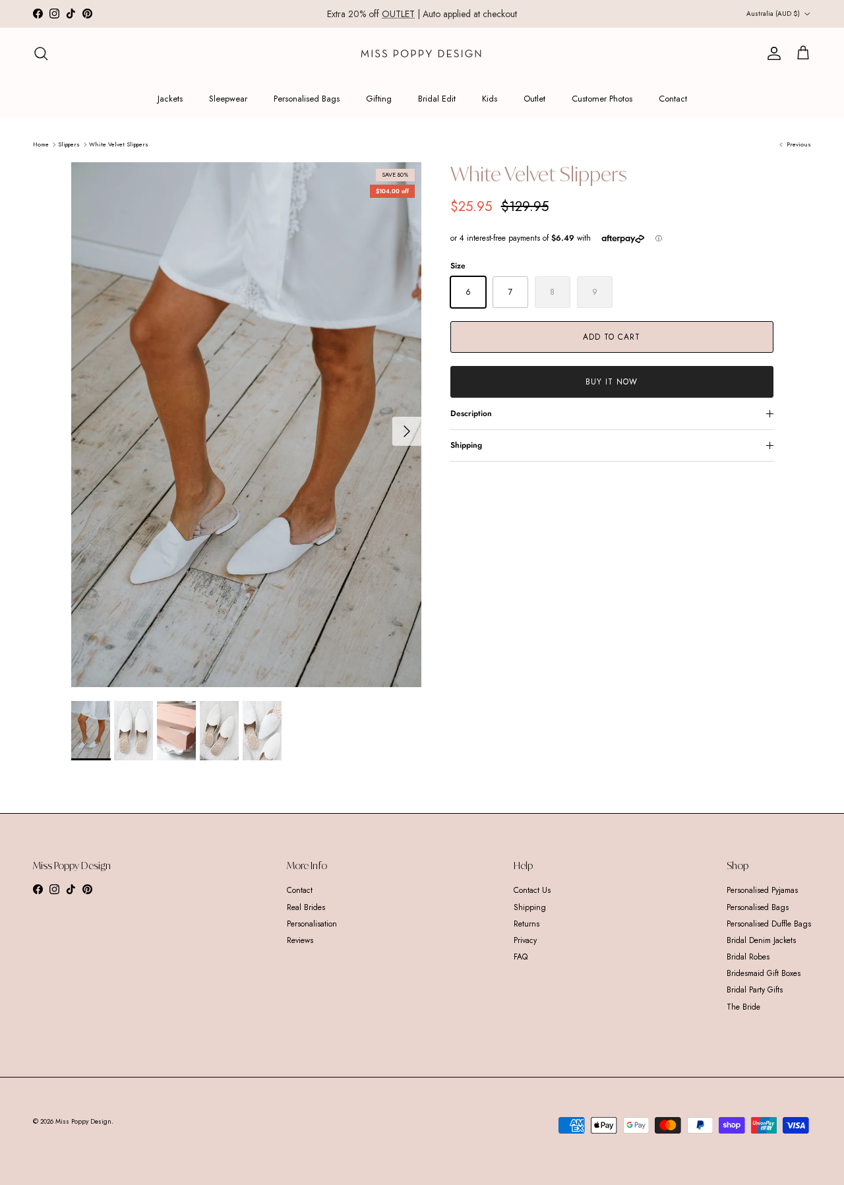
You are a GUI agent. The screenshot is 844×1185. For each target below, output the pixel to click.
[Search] (41, 53)
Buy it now (612, 382)
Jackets (170, 98)
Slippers (69, 144)
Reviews (300, 940)
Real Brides (306, 907)
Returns (526, 924)
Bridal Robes (748, 957)
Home (41, 144)
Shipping (466, 445)
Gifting (379, 98)
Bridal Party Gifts (755, 990)
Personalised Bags (307, 98)
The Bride (743, 1007)
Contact (673, 98)
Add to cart (611, 337)
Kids (489, 98)
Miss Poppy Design (83, 1121)
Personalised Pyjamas (762, 890)
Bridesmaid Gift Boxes (763, 973)
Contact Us (532, 890)
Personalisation (312, 924)
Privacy (525, 940)
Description (471, 413)
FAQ (521, 957)
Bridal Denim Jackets (761, 940)
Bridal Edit (437, 98)
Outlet (534, 98)
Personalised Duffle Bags (769, 924)
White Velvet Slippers (118, 144)
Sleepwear (228, 98)
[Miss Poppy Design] (422, 54)
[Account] (771, 53)
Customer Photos (602, 98)
